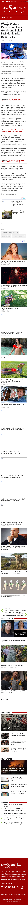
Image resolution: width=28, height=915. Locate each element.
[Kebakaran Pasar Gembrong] (10, 232)
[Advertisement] (14, 842)
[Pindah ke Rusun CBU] (19, 236)
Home (2, 22)
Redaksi (10, 899)
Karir (24, 899)
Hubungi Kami (16, 901)
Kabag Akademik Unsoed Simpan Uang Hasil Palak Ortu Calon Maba (15, 814)
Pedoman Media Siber (17, 899)
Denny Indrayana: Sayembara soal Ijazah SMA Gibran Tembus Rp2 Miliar (14, 823)
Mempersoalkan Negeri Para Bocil (13, 615)
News (6, 22)
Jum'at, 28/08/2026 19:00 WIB (9, 1)
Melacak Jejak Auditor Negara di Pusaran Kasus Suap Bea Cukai (18, 735)
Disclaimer (9, 901)
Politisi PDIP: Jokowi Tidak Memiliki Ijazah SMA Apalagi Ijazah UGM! (14, 809)
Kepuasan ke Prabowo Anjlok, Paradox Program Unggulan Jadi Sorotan (18, 750)
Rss (20, 901)
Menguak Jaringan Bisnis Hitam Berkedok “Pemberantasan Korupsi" (19, 742)
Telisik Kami (5, 899)
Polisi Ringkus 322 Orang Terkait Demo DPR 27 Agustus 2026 (18, 779)
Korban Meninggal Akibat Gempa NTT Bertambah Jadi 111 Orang (16, 611)
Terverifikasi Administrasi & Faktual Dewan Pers (13, 879)
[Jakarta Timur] (6, 236)
